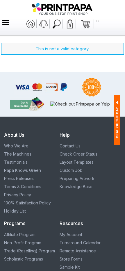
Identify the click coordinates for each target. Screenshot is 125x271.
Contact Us (70, 145)
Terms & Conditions (22, 186)
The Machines (17, 153)
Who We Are (16, 145)
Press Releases (19, 178)
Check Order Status (78, 153)
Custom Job (71, 170)
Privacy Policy (17, 194)
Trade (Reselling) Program (29, 250)
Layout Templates (77, 162)
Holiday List (15, 210)
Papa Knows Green (22, 170)
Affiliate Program (19, 234)
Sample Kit (70, 267)
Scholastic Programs (23, 258)
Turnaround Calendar (80, 242)
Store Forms (71, 258)
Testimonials (16, 162)
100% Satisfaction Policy (27, 202)
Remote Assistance (78, 250)
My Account (71, 234)
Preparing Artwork (77, 178)
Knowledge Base (76, 186)
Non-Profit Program (22, 242)
